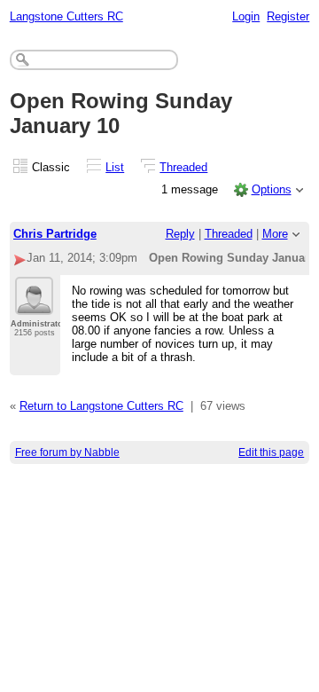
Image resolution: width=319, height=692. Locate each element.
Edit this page (271, 452)
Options (272, 189)
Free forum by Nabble (67, 452)
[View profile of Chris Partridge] (34, 304)
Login (246, 16)
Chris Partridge (55, 233)
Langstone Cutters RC (66, 16)
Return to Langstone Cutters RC (101, 406)
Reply (180, 233)
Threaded (183, 167)
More (275, 233)
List (114, 167)
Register (288, 16)
